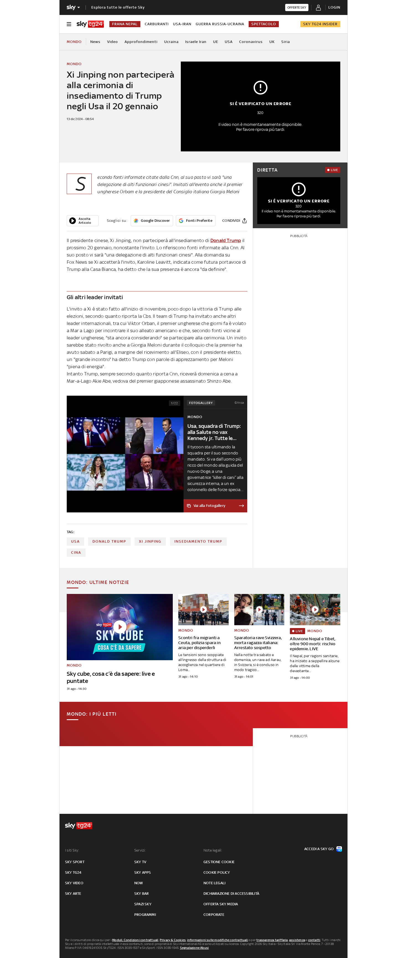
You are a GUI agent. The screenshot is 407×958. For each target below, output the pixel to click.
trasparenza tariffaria (272, 940)
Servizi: (140, 850)
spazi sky (142, 904)
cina (76, 552)
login (334, 7)
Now (138, 883)
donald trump (109, 541)
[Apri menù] (69, 24)
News (95, 42)
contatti (314, 940)
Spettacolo (263, 24)
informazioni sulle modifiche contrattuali (217, 940)
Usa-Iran (182, 24)
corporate (214, 915)
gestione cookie (219, 862)
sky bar (141, 893)
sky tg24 (73, 872)
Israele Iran (196, 42)
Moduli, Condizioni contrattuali (135, 940)
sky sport (74, 862)
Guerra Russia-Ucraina (220, 24)
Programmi (145, 915)
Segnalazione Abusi (194, 948)
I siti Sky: (72, 850)
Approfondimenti (141, 42)
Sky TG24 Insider (320, 24)
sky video (74, 883)
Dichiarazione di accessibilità (231, 893)
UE (215, 42)
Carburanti (157, 24)
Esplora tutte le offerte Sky (118, 7)
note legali (214, 883)
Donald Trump (225, 240)
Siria (285, 42)
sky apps (142, 872)
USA (229, 42)
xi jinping (150, 541)
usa (75, 541)
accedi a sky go (319, 849)
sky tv (140, 862)
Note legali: (213, 850)
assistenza (297, 940)
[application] (83, 220)
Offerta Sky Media (221, 904)
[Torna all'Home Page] (90, 24)
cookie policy (217, 872)
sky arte (73, 893)
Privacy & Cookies (173, 940)
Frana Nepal (125, 24)
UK (272, 42)
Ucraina (171, 42)
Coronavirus (251, 42)
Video (112, 42)
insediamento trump (198, 541)
